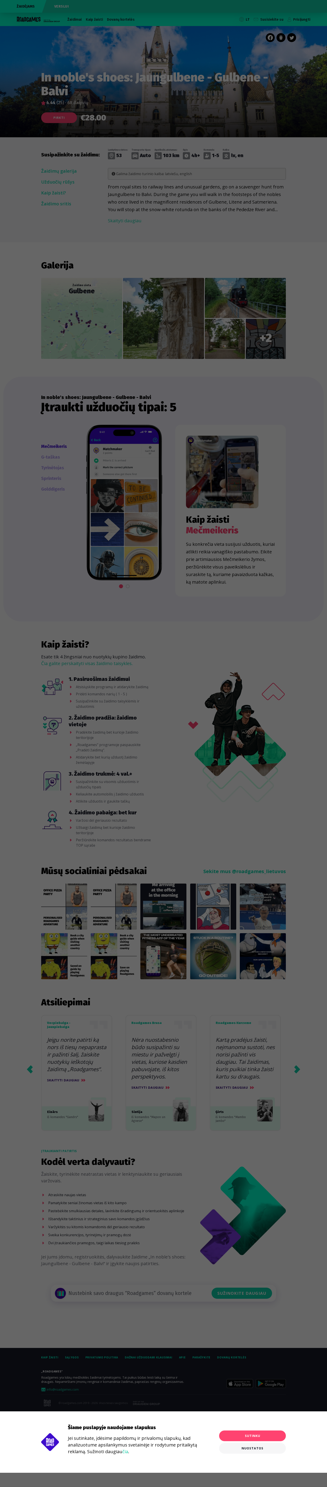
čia (125, 1452)
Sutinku (252, 1436)
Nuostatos (252, 1448)
